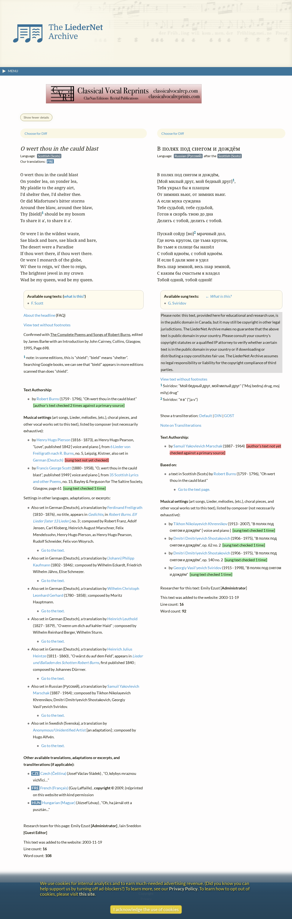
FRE (50, 161)
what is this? (74, 296)
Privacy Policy (183, 888)
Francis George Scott (54, 468)
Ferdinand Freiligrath (124, 507)
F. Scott (37, 303)
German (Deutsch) (48, 460)
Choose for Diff (36, 133)
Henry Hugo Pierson (53, 440)
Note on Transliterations (180, 425)
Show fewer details (36, 117)
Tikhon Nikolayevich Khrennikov (200, 524)
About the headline (39, 315)
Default (205, 416)
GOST (229, 416)
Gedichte (95, 514)
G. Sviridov (177, 303)
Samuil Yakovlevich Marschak (197, 446)
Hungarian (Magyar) (58, 802)
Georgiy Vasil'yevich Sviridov (197, 568)
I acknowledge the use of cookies (146, 909)
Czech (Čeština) (53, 773)
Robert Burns (48, 399)
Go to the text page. (194, 489)
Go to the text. (53, 550)
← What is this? (215, 296)
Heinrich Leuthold (122, 619)
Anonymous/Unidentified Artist (59, 730)
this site (87, 894)
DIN (218, 416)
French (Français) (54, 788)
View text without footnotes (47, 325)
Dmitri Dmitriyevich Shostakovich (201, 538)
